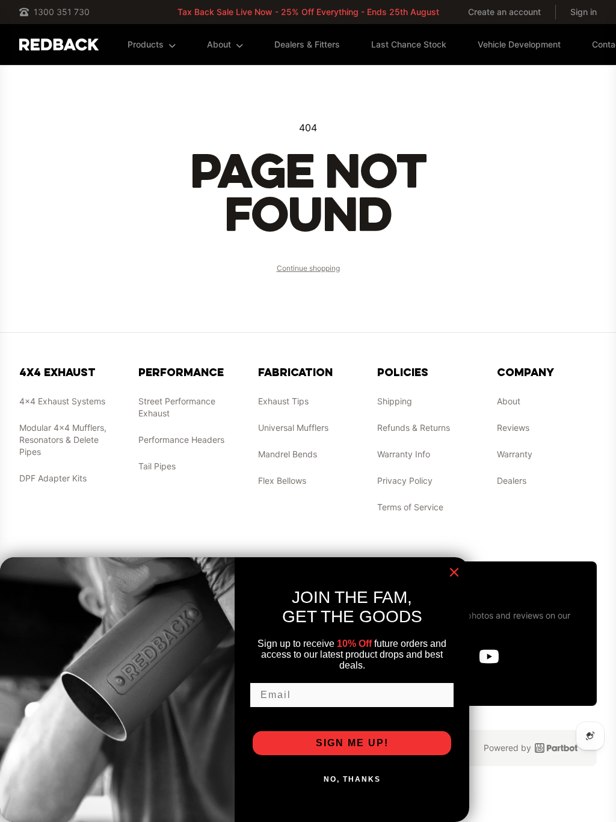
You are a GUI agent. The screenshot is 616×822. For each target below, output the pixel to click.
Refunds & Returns (413, 427)
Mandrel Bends (287, 454)
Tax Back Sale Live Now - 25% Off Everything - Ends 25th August (308, 12)
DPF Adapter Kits (53, 478)
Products (146, 44)
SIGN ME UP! (352, 743)
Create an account (504, 12)
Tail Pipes (157, 466)
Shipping (394, 401)
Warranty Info (403, 454)
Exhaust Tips (283, 401)
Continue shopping (308, 268)
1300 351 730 (62, 12)
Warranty (514, 454)
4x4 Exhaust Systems (62, 401)
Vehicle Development (519, 44)
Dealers (511, 480)
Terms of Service (410, 507)
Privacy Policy (405, 480)
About (219, 44)
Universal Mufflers (293, 427)
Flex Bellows (282, 480)
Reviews (513, 427)
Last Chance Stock (408, 44)
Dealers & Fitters (307, 44)
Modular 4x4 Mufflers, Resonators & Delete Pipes (62, 439)
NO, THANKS (352, 779)
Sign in (583, 12)
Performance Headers (181, 439)
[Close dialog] (454, 572)
